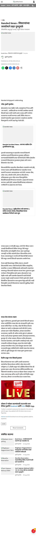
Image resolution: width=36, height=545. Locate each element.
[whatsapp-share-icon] (2, 69)
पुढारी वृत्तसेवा (8, 57)
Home (8, 5)
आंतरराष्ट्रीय (26, 5)
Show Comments (18, 428)
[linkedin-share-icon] (14, 69)
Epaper (3, 5)
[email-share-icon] (17, 69)
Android (14, 406)
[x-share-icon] (6, 69)
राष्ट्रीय (20, 5)
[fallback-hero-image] (7, 442)
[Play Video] (18, 390)
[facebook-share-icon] (10, 69)
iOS (23, 406)
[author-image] (2, 57)
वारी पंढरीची (15, 5)
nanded (3, 424)
